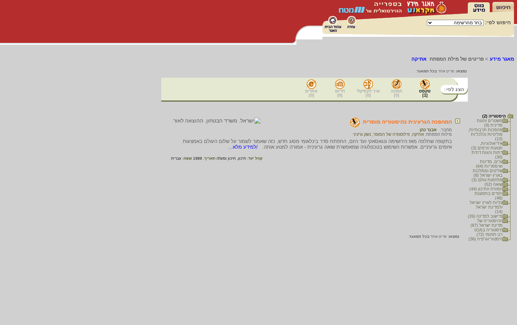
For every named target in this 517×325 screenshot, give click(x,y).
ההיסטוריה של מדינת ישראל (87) (486, 223)
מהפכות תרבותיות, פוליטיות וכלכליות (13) (485, 134)
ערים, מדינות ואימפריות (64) (489, 163)
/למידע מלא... (243, 147)
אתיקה (418, 134)
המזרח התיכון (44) (486, 189)
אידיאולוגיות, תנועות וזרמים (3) (487, 145)
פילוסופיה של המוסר (391, 134)
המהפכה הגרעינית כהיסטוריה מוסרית (407, 122)
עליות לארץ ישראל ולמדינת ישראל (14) (486, 207)
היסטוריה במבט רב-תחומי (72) (488, 232)
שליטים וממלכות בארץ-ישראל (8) (488, 172)
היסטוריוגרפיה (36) (486, 239)
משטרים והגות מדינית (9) (490, 122)
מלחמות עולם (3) (487, 179)
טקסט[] (425, 93)
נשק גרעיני (362, 134)
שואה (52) (493, 184)
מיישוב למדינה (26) (485, 216)
